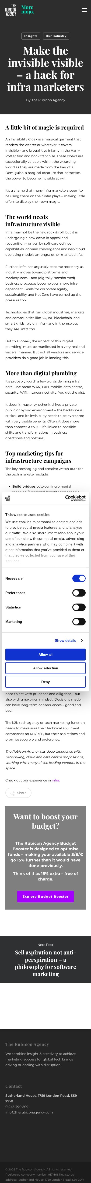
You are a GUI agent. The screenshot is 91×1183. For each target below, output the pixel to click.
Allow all (45, 654)
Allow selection (45, 668)
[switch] (79, 592)
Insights (31, 36)
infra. (56, 780)
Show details (65, 640)
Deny (45, 682)
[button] (84, 9)
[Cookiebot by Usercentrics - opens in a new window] (65, 498)
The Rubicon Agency (48, 100)
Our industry (56, 36)
